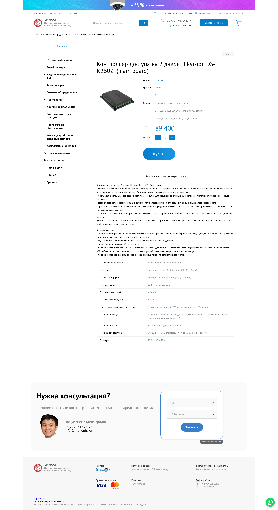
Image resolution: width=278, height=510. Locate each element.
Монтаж (52, 13)
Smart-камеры (56, 67)
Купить (159, 153)
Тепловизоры (55, 85)
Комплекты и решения (61, 146)
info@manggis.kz (206, 13)
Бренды (52, 182)
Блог (61, 13)
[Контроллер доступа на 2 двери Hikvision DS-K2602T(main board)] (117, 99)
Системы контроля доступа (59, 115)
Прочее (51, 175)
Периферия (54, 99)
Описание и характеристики (165, 176)
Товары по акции (54, 160)
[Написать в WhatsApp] (270, 502)
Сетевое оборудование (62, 92)
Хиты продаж (40, 13)
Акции (77, 13)
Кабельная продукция (61, 106)
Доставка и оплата (225, 13)
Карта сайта (39, 498)
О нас (68, 13)
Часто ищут (54, 167)
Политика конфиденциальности (49, 501)
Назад (228, 54)
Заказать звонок (214, 22)
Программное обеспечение (55, 126)
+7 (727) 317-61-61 (178, 21)
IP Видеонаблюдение (60, 60)
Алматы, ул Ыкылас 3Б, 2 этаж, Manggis (175, 13)
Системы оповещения (57, 153)
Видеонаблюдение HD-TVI (62, 76)
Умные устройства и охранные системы (60, 137)
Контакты (240, 13)
